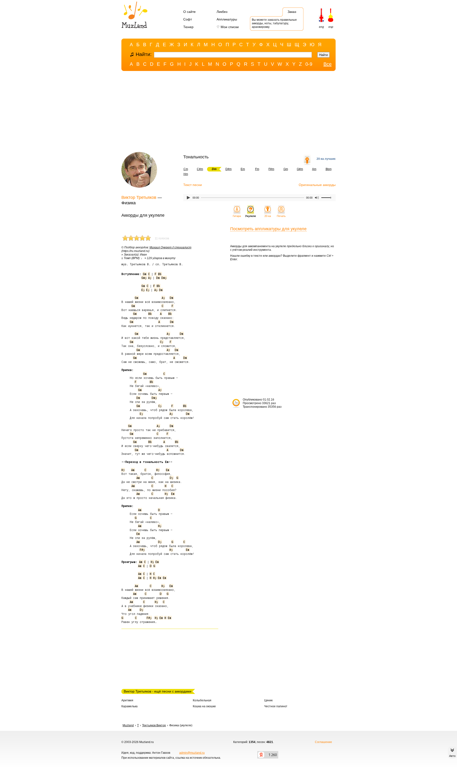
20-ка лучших (326, 159)
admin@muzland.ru (192, 752)
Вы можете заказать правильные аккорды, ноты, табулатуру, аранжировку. (274, 23)
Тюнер (188, 27)
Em (243, 169)
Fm (257, 169)
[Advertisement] (228, 112)
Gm (285, 169)
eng (321, 27)
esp (330, 27)
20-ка (267, 216)
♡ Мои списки (228, 27)
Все (327, 64)
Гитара (237, 216)
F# (142, 550)
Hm (186, 174)
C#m (200, 169)
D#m (228, 169)
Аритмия (127, 700)
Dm (158, 278)
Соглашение (323, 742)
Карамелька (129, 706)
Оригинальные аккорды (317, 185)
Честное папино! (275, 706)
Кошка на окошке (204, 706)
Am (314, 169)
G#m (300, 169)
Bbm (329, 169)
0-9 (308, 64)
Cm (186, 169)
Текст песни (192, 185)
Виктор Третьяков (138, 197)
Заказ (292, 12)
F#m (271, 169)
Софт (187, 19)
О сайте (189, 12)
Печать (281, 216)
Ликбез (222, 12)
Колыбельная (202, 700)
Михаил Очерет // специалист (170, 247)
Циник (268, 700)
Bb (159, 274)
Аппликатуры (227, 19)
